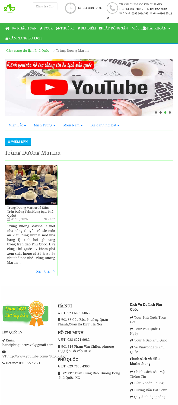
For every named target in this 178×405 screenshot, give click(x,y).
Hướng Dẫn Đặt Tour (150, 390)
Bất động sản (115, 28)
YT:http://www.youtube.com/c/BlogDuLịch (34, 356)
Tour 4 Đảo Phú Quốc (150, 340)
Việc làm (139, 28)
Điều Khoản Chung (149, 383)
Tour (48, 28)
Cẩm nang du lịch (25, 38)
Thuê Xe (67, 28)
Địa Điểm (88, 28)
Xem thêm (44, 271)
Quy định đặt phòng (149, 397)
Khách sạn (26, 28)
